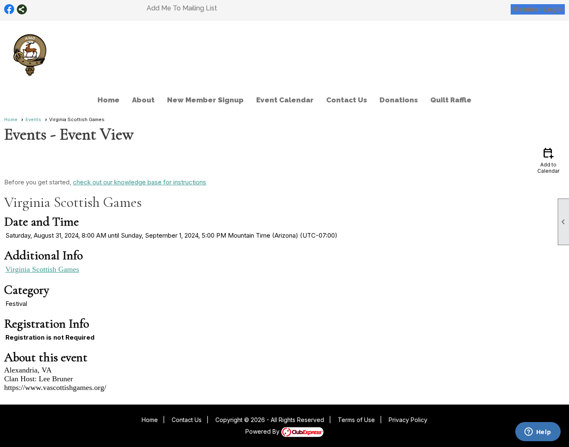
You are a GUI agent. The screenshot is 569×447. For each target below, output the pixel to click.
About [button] (143, 100)
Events (33, 119)
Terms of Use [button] (356, 419)
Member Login (538, 9)
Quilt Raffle (451, 100)
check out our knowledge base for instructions (139, 182)
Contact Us (346, 100)
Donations (398, 100)
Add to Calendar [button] (548, 160)
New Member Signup (205, 100)
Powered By (263, 431)
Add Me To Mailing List (182, 8)
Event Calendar (285, 100)
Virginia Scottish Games (42, 269)
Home (108, 100)
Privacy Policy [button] (408, 419)
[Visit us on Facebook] (9, 9)
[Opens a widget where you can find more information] (538, 432)
